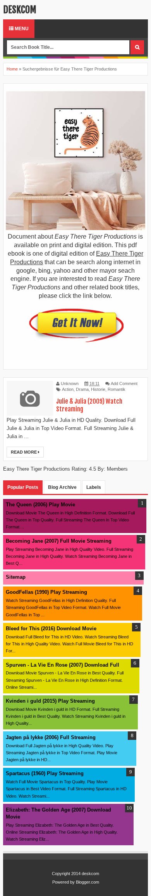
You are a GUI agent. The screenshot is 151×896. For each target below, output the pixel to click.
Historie (98, 389)
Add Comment (124, 383)
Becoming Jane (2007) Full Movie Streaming (59, 541)
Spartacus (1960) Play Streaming (45, 773)
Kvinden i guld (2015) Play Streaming (50, 701)
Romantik (116, 389)
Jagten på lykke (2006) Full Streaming (51, 737)
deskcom (19, 9)
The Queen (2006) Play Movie (40, 504)
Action (68, 389)
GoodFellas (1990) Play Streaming (46, 592)
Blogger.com (87, 882)
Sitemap (16, 577)
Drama (82, 389)
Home (12, 69)
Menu (21, 28)
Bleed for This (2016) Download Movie (51, 628)
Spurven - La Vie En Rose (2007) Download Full (62, 665)
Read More (24, 452)
